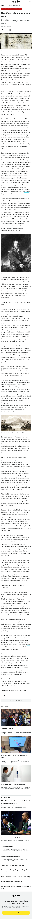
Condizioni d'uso (23, 901)
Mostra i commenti (16, 700)
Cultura (3, 5)
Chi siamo (10, 900)
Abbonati (16, 913)
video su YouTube (11, 681)
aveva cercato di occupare (9, 489)
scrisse (10, 291)
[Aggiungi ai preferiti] (10, 30)
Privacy (23, 900)
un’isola (26, 192)
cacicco (11, 66)
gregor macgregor (11, 695)
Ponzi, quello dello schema (19, 690)
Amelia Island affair (8, 189)
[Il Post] (16, 1)
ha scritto (26, 98)
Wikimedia (4, 273)
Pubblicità (17, 900)
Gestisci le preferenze (10, 901)
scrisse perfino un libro (9, 398)
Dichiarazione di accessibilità (16, 903)
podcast (20, 681)
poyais (20, 695)
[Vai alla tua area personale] (30, 1)
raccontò (16, 528)
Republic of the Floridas (18, 178)
